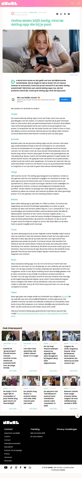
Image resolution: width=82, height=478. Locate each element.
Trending (35, 429)
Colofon (7, 436)
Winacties (8, 461)
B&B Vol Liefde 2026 (38, 433)
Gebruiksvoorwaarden (12, 443)
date (63, 214)
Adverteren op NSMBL (12, 433)
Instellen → (65, 100)
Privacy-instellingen (67, 429)
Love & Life (33, 12)
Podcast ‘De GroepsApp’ (13, 450)
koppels (65, 296)
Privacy (7, 454)
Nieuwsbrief (8, 447)
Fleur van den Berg (21, 12)
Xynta (62, 470)
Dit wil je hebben (37, 436)
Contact (7, 440)
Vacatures (8, 457)
